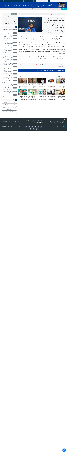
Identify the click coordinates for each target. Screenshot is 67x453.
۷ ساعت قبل (15, 52)
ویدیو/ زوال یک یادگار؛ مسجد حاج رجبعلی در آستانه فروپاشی (7, 81)
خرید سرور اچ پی (9, 107)
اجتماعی (17, 5)
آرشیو (35, 1)
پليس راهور (11, 20)
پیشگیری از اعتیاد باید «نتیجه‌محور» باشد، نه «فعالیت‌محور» (9, 43)
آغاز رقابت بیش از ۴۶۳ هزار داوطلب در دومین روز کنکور (8, 85)
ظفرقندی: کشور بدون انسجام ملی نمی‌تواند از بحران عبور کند (7, 64)
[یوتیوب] (29, 127)
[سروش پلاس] (35, 127)
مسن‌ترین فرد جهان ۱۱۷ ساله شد (8, 53)
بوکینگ (3, 111)
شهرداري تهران (13, 21)
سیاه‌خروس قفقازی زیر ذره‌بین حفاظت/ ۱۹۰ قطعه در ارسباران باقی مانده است (8, 95)
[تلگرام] (32, 127)
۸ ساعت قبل (15, 63)
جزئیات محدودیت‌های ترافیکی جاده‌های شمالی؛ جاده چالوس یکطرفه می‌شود (7, 71)
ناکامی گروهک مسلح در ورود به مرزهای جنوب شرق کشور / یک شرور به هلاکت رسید (8, 46)
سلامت (54, 8)
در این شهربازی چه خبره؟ (8, 33)
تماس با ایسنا (26, 1)
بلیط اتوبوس (5, 102)
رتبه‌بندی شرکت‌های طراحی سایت (11, 111)
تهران (15, 20)
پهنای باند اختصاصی (13, 104)
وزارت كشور (39, 70)
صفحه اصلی (40, 5)
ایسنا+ (36, 6)
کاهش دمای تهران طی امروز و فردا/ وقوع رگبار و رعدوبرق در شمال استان (7, 57)
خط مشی (14, 121)
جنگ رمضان (7, 23)
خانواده (51, 8)
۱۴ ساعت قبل (14, 91)
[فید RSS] (33, 129)
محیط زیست (41, 8)
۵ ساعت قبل (15, 38)
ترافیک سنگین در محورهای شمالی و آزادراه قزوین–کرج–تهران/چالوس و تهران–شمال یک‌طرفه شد (8, 39)
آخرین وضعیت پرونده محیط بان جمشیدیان (8, 30)
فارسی (45, 1)
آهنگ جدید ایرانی (13, 106)
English (38, 1)
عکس (6, 5)
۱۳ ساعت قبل (14, 80)
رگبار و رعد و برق (7, 18)
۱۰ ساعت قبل (15, 66)
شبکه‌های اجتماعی (15, 1)
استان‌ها (9, 5)
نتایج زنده (6, 1)
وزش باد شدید (13, 18)
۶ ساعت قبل (15, 49)
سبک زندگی (30, 8)
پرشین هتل (14, 113)
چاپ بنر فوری (13, 102)
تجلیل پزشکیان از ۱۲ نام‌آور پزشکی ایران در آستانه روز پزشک (8, 36)
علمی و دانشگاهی (34, 5)
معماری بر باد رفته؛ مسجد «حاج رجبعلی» (8, 92)
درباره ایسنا (31, 1)
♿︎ (64, 450)
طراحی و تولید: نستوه (59, 126)
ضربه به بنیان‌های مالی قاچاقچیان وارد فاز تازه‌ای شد (8, 67)
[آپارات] (30, 129)
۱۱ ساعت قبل (15, 70)
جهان (14, 5)
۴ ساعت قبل (15, 33)
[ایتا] (38, 127)
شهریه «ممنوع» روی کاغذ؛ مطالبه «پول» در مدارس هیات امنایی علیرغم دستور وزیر (7, 88)
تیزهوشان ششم (9, 109)
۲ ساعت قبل (15, 29)
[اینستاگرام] (36, 129)
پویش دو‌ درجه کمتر (59, 70)
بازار (10, 1)
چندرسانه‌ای (40, 6)
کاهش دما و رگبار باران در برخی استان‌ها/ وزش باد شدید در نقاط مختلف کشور (7, 78)
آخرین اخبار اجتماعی (10, 27)
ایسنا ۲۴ (21, 1)
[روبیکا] (41, 127)
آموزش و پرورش (46, 8)
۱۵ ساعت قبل (14, 94)
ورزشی (12, 5)
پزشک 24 (14, 107)
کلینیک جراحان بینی (6, 113)
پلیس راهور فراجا (13, 23)
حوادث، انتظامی (35, 8)
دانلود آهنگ (4, 107)
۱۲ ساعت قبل (14, 77)
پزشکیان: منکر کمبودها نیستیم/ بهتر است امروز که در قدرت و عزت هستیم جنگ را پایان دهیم (8, 60)
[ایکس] (26, 127)
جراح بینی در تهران (5, 104)
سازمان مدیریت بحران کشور (48, 70)
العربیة (42, 1)
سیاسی (29, 5)
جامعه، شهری (59, 8)
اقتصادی (20, 5)
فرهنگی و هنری (25, 5)
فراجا (9, 21)
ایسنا (50, 4)
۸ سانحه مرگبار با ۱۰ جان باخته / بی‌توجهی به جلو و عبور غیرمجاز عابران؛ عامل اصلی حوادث (8, 74)
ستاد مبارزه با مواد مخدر (12, 16)
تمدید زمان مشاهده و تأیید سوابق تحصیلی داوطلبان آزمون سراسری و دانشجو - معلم (8, 50)
